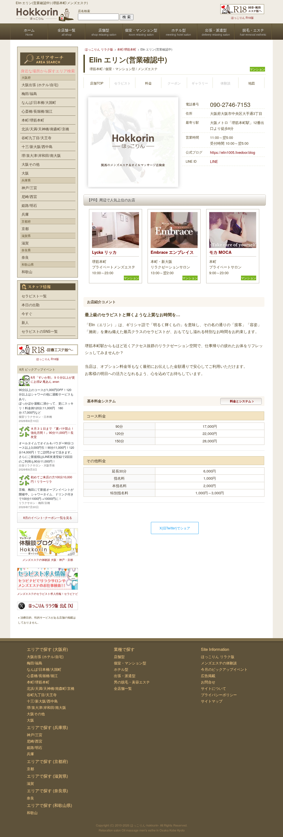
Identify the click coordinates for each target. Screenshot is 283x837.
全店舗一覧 (123, 688)
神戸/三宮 (29, 187)
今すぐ (27, 313)
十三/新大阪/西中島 (37, 146)
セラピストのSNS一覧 (40, 331)
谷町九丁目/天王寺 (36, 137)
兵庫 (25, 214)
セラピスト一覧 (34, 296)
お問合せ (208, 682)
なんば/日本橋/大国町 (39, 102)
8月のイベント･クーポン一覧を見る (47, 517)
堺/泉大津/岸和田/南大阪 (41, 155)
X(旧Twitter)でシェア (174, 528)
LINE (214, 161)
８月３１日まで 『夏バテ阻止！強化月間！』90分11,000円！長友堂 (52, 432)
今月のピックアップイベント (224, 669)
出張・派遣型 (124, 675)
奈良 (25, 257)
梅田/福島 (29, 93)
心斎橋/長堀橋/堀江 (37, 111)
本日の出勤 (31, 304)
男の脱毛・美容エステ (132, 682)
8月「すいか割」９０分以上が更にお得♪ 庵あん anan (53, 379)
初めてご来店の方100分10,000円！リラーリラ (51, 479)
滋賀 (25, 242)
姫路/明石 (29, 205)
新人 (25, 322)
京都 (25, 228)
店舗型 (119, 656)
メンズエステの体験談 (219, 663)
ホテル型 (121, 669)
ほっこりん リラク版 (217, 656)
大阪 (25, 173)
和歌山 (27, 271)
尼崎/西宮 (29, 196)
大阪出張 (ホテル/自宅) (40, 84)
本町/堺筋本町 (33, 120)
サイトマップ (211, 701)
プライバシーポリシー (219, 694)
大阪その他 (31, 164)
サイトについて (213, 688)
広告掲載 (208, 675)
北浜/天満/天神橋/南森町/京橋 (45, 128)
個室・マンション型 (130, 663)
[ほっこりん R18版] (242, 9)
